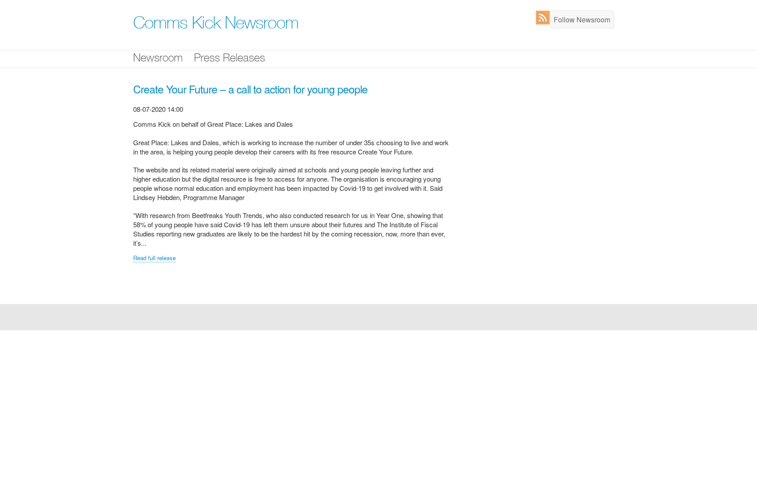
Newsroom (158, 59)
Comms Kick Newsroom (215, 24)
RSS (544, 17)
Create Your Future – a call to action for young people (250, 89)
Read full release (154, 258)
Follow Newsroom (582, 19)
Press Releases (229, 59)
